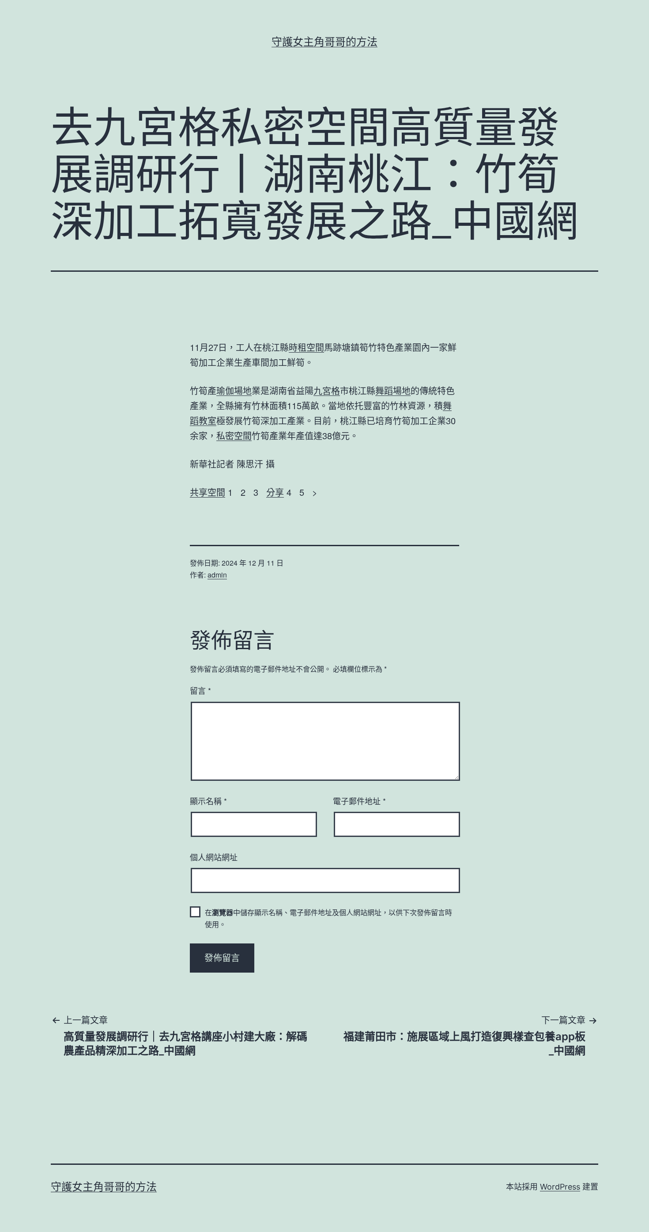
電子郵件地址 (359, 800)
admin (217, 575)
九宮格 (326, 390)
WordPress (560, 1186)
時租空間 (306, 347)
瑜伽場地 (234, 390)
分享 (275, 492)
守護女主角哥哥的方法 (324, 41)
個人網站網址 (214, 857)
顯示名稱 (208, 800)
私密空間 (234, 435)
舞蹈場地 (393, 390)
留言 (200, 690)
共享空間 (207, 492)
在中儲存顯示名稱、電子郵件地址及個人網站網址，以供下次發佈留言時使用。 (328, 918)
